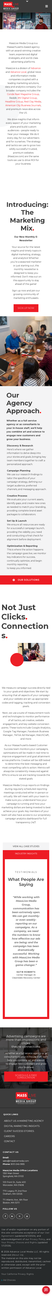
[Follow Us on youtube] (27, 1216)
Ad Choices (9, 1280)
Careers (9, 1136)
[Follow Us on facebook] (5, 1216)
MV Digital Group (27, 98)
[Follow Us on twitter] (19, 1216)
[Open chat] (46, 1290)
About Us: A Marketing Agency (24, 1121)
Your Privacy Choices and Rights (19, 1242)
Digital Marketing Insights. (22, 1126)
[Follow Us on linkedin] (12, 1216)
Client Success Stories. (19, 1131)
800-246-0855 (18, 1164)
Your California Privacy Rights (17, 1274)
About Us (17, 1255)
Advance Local (18, 72)
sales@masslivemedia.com (16, 1161)
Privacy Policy (37, 1239)
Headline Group (14, 101)
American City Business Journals (23, 105)
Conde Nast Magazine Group (23, 94)
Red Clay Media (32, 101)
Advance (36, 68)
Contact (9, 1141)
